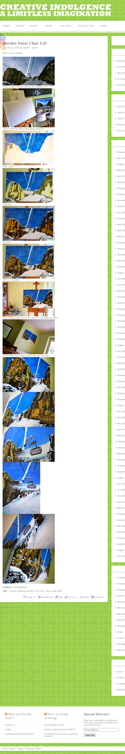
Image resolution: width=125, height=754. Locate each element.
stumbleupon (47, 597)
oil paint (13, 591)
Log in (120, 671)
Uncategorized (20, 587)
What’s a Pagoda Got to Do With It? (59, 729)
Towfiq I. (38, 748)
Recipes (121, 626)
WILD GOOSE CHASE (54, 725)
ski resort (39, 591)
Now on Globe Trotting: (56, 716)
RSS (3, 47)
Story (119, 632)
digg (60, 597)
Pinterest (3, 42)
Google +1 (31, 597)
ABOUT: (20, 26)
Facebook (3, 37)
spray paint (56, 591)
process (30, 591)
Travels (120, 638)
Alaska (8, 729)
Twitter (86, 597)
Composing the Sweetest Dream (19, 734)
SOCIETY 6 (10, 725)
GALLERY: (66, 26)
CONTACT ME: (85, 26)
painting (21, 591)
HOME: (7, 26)
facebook (98, 597)
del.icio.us (72, 597)
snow (47, 591)
